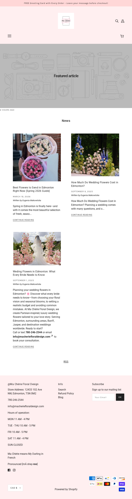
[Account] (123, 21)
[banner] (66, 20)
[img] (117, 21)
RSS (66, 361)
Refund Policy (66, 393)
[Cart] (122, 36)
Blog (60, 397)
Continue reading (23, 220)
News (66, 121)
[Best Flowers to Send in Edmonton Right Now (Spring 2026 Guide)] (37, 160)
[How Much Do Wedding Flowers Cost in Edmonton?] (95, 157)
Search (62, 389)
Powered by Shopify (66, 489)
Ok (120, 397)
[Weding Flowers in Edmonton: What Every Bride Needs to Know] (37, 251)
